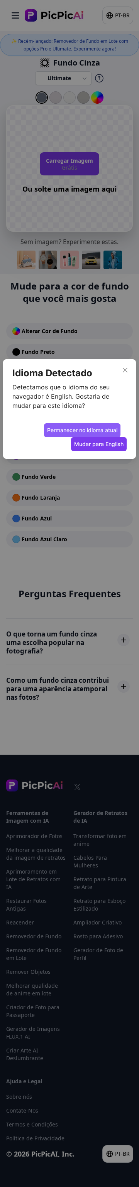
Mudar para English (99, 444)
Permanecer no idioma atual (82, 430)
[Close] (125, 370)
